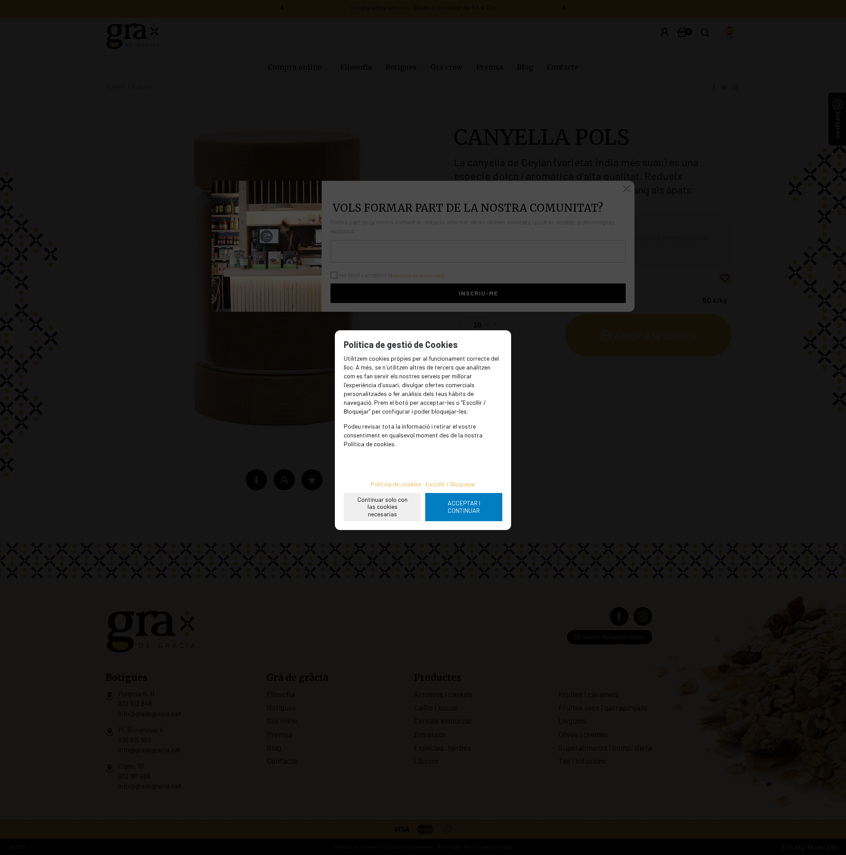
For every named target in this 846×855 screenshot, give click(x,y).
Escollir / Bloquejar (450, 484)
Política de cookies (396, 484)
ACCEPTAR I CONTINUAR (464, 506)
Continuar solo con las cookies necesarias (382, 507)
